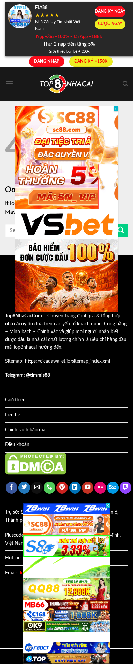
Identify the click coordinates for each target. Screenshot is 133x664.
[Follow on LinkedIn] (75, 488)
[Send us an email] (37, 488)
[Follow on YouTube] (87, 488)
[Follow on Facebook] (11, 488)
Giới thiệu (15, 400)
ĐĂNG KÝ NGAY (110, 11)
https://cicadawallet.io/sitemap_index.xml (67, 361)
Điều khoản (17, 444)
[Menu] (9, 83)
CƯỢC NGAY (110, 24)
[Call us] (49, 488)
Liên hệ (12, 415)
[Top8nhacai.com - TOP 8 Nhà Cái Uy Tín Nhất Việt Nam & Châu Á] (66, 84)
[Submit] (121, 230)
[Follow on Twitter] (24, 488)
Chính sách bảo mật (26, 430)
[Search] (125, 83)
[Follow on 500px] (113, 488)
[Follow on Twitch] (125, 488)
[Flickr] (100, 488)
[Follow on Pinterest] (62, 488)
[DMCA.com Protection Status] (35, 463)
